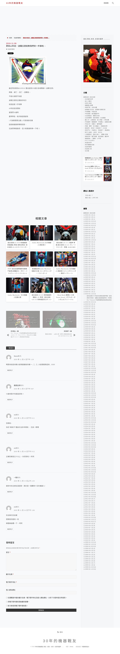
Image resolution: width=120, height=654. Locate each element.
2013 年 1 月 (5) (90, 465)
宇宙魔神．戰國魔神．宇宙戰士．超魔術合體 (98, 122)
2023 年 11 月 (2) (90, 240)
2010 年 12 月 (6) (90, 517)
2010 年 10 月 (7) (90, 521)
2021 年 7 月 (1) (90, 262)
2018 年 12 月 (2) (90, 320)
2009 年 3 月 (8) (90, 561)
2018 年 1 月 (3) (90, 341)
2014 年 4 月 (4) (90, 434)
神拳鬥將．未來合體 (91, 107)
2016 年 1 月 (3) (90, 391)
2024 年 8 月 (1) (90, 233)
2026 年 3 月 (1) (90, 217)
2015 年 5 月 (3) (90, 407)
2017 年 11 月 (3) (90, 345)
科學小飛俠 (88, 103)
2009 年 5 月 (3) (90, 556)
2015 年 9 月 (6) (90, 399)
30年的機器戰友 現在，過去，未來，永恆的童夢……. (49, 646)
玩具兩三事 (88, 148)
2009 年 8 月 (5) (90, 550)
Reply (10, 370)
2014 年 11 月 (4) (90, 420)
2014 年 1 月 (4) (90, 440)
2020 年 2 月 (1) (90, 289)
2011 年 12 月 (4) (90, 492)
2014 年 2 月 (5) (90, 438)
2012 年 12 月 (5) (90, 467)
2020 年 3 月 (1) (90, 287)
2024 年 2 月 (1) (90, 235)
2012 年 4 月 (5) (90, 484)
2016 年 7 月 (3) (90, 378)
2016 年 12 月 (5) (90, 368)
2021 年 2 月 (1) (90, 271)
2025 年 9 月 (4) (90, 227)
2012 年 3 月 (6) (90, 486)
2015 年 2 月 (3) (90, 414)
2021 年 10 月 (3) (90, 258)
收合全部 (92, 97)
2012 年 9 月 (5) (90, 474)
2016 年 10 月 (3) (90, 372)
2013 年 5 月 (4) (90, 457)
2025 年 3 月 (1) (90, 229)
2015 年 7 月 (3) (90, 403)
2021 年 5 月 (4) (90, 267)
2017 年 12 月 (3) (90, 343)
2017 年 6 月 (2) (90, 356)
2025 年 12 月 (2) (90, 221)
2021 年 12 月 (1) (90, 256)
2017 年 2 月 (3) (90, 364)
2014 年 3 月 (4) (90, 436)
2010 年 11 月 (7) (90, 519)
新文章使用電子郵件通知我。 (18, 606)
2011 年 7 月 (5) (90, 503)
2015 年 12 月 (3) (90, 393)
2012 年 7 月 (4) (90, 478)
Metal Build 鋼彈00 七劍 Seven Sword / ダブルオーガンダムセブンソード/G (65, 297)
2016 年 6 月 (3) (90, 380)
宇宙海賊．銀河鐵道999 (92, 113)
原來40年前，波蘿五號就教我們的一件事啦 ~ (100, 298)
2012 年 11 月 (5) (90, 469)
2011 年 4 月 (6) (90, 509)
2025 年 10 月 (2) (90, 225)
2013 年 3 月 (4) (90, 461)
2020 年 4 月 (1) (90, 285)
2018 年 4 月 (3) (90, 335)
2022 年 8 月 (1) (90, 250)
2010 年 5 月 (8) (90, 532)
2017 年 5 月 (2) (90, 358)
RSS (61, 632)
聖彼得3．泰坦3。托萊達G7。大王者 (96, 128)
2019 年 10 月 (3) (90, 302)
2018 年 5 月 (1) (90, 333)
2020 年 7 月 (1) (90, 279)
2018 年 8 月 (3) (90, 329)
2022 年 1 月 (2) (90, 254)
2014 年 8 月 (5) (90, 426)
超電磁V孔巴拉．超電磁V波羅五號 (95, 109)
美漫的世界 (88, 142)
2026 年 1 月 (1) (90, 219)
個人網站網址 (10, 590)
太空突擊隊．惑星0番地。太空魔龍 (95, 117)
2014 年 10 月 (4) (90, 422)
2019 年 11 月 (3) (90, 293)
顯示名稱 (10, 574)
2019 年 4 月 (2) (90, 314)
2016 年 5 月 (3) (90, 383)
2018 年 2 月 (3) (90, 339)
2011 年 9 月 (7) (90, 498)
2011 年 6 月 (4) (90, 505)
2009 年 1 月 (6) (90, 565)
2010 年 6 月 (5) (90, 529)
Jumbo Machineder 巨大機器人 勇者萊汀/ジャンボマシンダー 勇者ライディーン (66, 271)
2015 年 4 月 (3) (90, 409)
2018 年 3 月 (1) (90, 337)
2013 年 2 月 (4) (90, 463)
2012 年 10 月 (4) (90, 472)
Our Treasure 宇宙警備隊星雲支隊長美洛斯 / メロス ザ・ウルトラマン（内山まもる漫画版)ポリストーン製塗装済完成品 (24, 334)
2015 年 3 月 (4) (90, 411)
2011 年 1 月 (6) (90, 515)
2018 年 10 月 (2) (90, 325)
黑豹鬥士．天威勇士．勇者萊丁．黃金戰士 (97, 130)
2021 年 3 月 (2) (90, 269)
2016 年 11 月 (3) (90, 370)
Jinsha (71, 646)
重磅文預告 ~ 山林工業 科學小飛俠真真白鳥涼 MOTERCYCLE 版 (58, 334)
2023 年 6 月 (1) (90, 246)
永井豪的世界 (89, 99)
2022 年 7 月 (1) (90, 252)
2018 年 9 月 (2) (90, 327)
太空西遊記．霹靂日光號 (92, 115)
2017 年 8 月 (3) (90, 351)
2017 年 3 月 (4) (90, 362)
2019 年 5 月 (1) (90, 312)
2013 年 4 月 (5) (90, 459)
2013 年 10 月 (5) (90, 447)
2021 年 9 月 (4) (90, 260)
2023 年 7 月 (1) (90, 244)
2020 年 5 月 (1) (90, 283)
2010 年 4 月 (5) (90, 534)
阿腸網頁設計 (85, 646)
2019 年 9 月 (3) (90, 304)
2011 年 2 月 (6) (90, 513)
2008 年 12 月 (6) (90, 567)
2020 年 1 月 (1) (90, 291)
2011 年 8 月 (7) (90, 501)
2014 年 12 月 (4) (90, 418)
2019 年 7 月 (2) (90, 308)
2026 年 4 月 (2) (90, 215)
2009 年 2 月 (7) (90, 563)
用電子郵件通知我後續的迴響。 (19, 602)
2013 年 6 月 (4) (90, 455)
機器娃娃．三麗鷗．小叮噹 (93, 138)
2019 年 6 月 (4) (90, 310)
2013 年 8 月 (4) (90, 451)
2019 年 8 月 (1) (90, 306)
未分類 (87, 151)
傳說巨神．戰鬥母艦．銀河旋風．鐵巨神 (97, 136)
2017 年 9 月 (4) (90, 349)
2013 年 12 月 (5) (90, 443)
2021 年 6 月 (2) (90, 264)
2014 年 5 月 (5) (90, 432)
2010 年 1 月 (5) (90, 540)
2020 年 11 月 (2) (90, 275)
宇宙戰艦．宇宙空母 (91, 111)
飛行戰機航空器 (89, 144)
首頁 (10, 38)
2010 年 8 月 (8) (90, 525)
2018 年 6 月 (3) (90, 331)
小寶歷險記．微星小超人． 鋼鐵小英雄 (96, 134)
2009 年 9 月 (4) (90, 548)
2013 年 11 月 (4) (90, 445)
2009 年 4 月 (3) (90, 559)
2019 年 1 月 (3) (90, 318)
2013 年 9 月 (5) (90, 449)
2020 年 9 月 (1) (90, 277)
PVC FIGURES (89, 140)
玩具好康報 (17, 38)
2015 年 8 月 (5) (90, 401)
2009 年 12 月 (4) (90, 542)
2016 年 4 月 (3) (90, 385)
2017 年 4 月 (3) (90, 360)
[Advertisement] (60, 20)
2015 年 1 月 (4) (90, 416)
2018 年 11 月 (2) (90, 322)
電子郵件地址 (11, 582)
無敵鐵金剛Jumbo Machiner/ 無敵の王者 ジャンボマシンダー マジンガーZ (42, 271)
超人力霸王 (88, 101)
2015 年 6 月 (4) (90, 405)
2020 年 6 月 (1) (90, 281)
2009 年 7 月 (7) (90, 552)
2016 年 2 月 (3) (90, 389)
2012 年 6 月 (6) (90, 480)
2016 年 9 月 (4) (90, 374)
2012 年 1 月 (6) (90, 490)
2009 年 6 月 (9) (90, 554)
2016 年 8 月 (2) (90, 376)
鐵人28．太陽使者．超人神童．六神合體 (97, 120)
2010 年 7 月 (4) (90, 527)
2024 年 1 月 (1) (90, 238)
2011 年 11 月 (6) (90, 494)
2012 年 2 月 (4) (90, 488)
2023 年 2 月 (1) (90, 248)
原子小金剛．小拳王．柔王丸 (93, 132)
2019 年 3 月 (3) (90, 316)
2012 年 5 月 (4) (90, 482)
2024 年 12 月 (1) (90, 231)
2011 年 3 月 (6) (90, 511)
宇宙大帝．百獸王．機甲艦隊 (93, 124)
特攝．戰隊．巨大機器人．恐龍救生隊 (96, 126)
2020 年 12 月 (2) (90, 273)
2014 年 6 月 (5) (90, 430)
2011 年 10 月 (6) (90, 496)
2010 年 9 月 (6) (90, 523)
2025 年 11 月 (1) (90, 223)
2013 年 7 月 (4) (90, 453)
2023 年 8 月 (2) (90, 242)
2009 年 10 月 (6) (90, 546)
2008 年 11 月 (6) (90, 569)
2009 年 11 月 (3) (90, 544)
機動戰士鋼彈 (89, 105)
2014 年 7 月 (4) (90, 428)
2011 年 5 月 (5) (90, 507)
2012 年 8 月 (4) (90, 476)
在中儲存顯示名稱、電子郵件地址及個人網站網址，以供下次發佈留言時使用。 (37, 598)
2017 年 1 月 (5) (90, 366)
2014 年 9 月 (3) (90, 424)
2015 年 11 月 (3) (90, 395)
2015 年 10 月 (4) (90, 397)
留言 (8, 552)
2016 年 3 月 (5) (90, 387)
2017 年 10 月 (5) (90, 347)
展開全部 (86, 97)
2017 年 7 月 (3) (90, 353)
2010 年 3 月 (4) (90, 536)
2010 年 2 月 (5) (90, 538)
